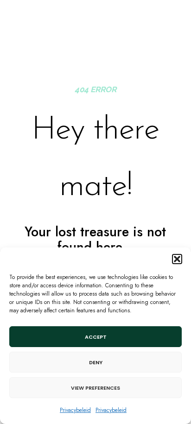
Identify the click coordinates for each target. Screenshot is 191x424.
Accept (96, 337)
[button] (177, 259)
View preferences (95, 388)
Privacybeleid (75, 410)
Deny (95, 362)
